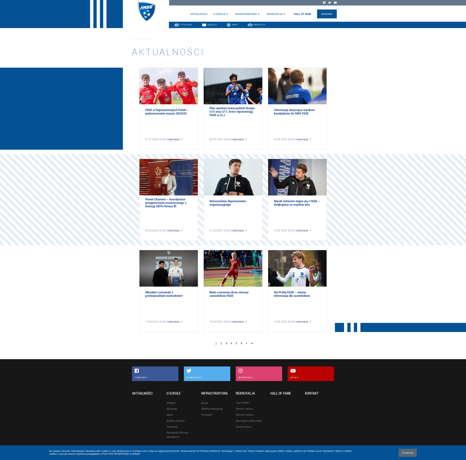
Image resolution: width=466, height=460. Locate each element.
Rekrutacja (275, 14)
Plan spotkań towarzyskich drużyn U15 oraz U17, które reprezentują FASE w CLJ (232, 111)
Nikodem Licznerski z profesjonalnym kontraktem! (164, 293)
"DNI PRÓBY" (243, 403)
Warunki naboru (245, 414)
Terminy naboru (244, 408)
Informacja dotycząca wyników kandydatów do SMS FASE (294, 111)
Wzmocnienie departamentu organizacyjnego (228, 202)
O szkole (219, 14)
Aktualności (199, 14)
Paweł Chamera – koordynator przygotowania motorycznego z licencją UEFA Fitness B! (165, 202)
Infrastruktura (246, 14)
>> (252, 343)
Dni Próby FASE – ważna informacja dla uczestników (292, 293)
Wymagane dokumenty (249, 420)
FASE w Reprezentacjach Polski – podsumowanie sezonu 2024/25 (167, 111)
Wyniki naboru (244, 426)
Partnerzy (172, 426)
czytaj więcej (173, 139)
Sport (170, 414)
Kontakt (327, 14)
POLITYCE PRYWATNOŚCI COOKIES (121, 454)
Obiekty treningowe (212, 408)
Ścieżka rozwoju (176, 420)
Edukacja (172, 408)
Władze (171, 403)
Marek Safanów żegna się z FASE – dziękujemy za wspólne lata (297, 202)
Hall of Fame (302, 14)
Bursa (204, 403)
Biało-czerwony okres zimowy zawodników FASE (229, 293)
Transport (206, 414)
